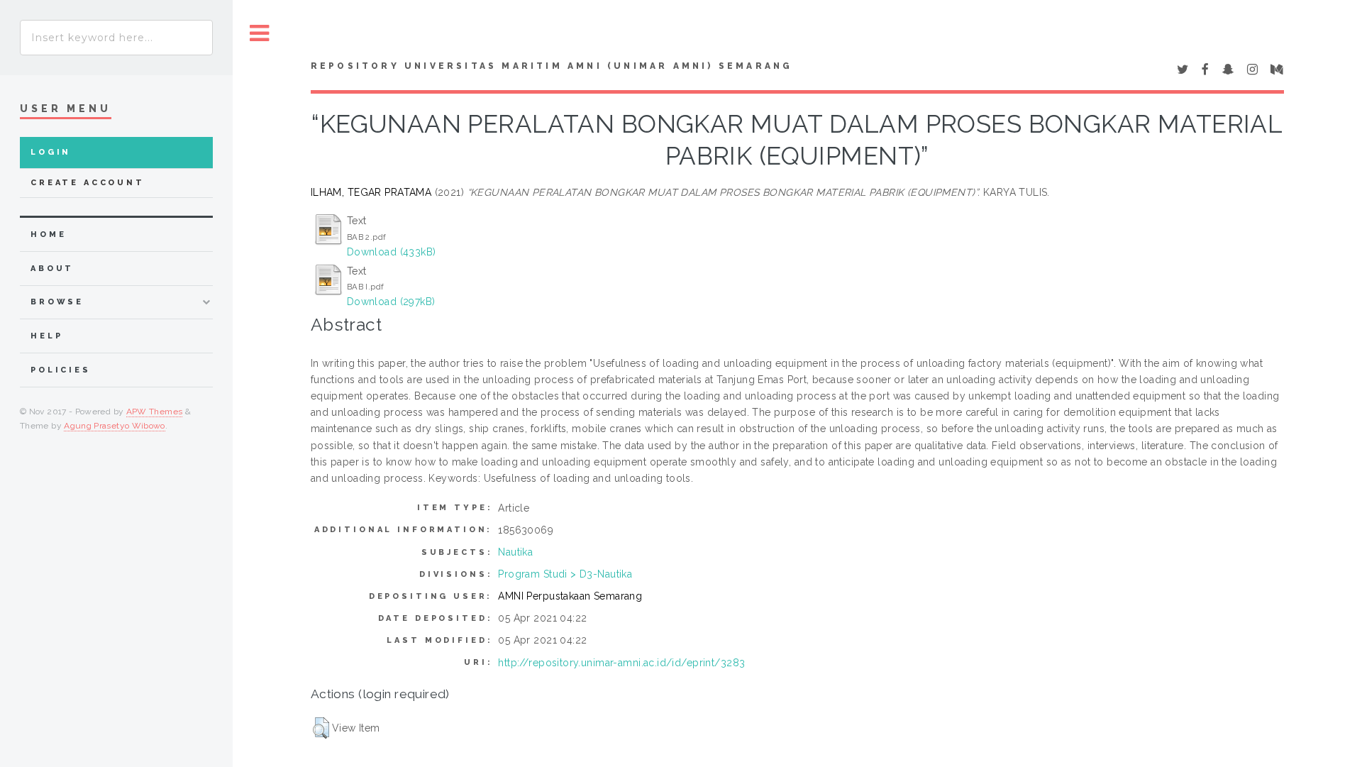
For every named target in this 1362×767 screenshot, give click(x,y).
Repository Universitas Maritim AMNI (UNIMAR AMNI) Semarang (552, 66)
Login (51, 152)
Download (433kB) (391, 252)
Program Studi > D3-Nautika (565, 574)
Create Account (88, 182)
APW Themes (154, 411)
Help (46, 336)
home (48, 234)
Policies (61, 370)
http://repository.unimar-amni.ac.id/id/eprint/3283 (621, 662)
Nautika (515, 552)
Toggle (260, 33)
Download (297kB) (391, 301)
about (52, 268)
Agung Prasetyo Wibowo (114, 426)
